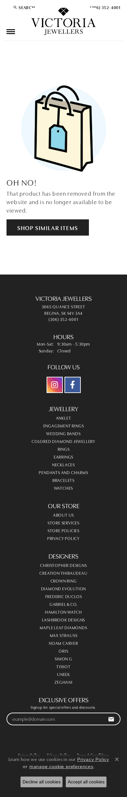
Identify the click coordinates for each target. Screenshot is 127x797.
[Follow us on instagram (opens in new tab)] (55, 385)
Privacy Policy (63, 538)
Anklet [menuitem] (63, 418)
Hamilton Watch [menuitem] (63, 612)
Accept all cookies (86, 781)
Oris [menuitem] (63, 651)
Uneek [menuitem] (63, 674)
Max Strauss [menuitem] (64, 635)
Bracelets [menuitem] (63, 480)
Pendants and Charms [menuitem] (63, 472)
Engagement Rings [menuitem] (63, 425)
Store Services (63, 522)
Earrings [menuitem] (63, 457)
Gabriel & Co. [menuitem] (63, 604)
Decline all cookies (41, 781)
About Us (63, 515)
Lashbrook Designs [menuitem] (63, 619)
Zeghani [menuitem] (63, 682)
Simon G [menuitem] (63, 658)
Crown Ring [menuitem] (63, 580)
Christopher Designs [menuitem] (63, 565)
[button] (24, 7)
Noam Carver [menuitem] (63, 643)
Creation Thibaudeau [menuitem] (63, 573)
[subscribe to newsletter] (111, 719)
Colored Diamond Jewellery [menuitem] (63, 441)
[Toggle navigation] (10, 32)
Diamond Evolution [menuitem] (63, 588)
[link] (104, 7)
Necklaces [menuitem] (63, 464)
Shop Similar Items (47, 227)
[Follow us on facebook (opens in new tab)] (72, 385)
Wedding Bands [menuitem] (63, 433)
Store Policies (63, 530)
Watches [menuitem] (63, 488)
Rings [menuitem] (64, 449)
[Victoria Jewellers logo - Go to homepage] (63, 22)
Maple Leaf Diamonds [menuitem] (63, 627)
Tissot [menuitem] (63, 666)
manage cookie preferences (61, 766)
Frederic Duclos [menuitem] (63, 596)
